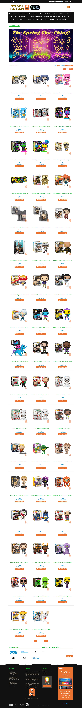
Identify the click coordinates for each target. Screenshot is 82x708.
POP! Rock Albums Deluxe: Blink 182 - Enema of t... (41, 126)
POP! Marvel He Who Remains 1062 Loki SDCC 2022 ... (62, 361)
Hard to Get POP (24, 16)
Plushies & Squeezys (20, 19)
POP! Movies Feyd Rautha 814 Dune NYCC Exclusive (62, 461)
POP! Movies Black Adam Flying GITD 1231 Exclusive (62, 260)
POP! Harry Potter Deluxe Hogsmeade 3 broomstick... (41, 227)
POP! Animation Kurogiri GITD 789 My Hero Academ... (41, 495)
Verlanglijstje (66, 1)
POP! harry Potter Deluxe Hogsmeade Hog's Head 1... (19, 227)
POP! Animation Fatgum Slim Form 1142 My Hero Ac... (62, 160)
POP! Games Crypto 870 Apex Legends (63, 428)
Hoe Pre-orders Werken (13, 674)
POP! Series (61, 13)
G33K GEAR (11, 19)
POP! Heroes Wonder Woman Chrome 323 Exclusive (41, 193)
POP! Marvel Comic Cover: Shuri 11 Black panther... (19, 260)
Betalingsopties (12, 682)
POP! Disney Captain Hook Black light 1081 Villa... (41, 160)
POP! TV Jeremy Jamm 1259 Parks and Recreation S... (41, 294)
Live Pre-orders (12, 676)
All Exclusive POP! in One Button (31, 13)
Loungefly (29, 19)
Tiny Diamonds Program (13, 677)
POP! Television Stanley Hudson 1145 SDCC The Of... (41, 562)
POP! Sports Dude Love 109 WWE (19, 596)
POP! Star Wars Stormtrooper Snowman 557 (41, 428)
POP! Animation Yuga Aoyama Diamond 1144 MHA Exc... (19, 294)
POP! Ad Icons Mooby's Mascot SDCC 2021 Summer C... (19, 629)
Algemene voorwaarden (13, 673)
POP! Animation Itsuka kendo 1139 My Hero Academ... (62, 193)
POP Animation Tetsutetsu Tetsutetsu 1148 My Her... (19, 327)
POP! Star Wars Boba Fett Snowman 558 (19, 428)
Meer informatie (19, 97)
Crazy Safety (52, 19)
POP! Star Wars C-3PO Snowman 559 (62, 394)
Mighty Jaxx (68, 13)
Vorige (65, 68)
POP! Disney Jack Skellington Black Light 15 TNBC (63, 596)
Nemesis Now (36, 19)
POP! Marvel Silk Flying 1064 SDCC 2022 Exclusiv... (63, 294)
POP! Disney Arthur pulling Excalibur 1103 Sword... (19, 461)
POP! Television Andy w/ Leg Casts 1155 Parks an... (19, 562)
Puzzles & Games (44, 19)
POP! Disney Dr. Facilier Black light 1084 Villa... (62, 126)
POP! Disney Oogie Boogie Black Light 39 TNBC (41, 596)
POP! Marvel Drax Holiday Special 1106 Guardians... (19, 394)
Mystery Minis (47, 16)
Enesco (55, 13)
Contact (10, 681)
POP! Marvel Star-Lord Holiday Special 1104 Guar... (41, 394)
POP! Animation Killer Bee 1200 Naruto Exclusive (41, 260)
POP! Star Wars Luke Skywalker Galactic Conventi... (19, 495)
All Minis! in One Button (14, 16)
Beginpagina (11, 671)
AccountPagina (12, 672)
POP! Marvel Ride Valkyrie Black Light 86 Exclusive (19, 361)
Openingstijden (12, 686)
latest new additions (13, 678)
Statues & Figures (66, 16)
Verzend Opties (12, 684)
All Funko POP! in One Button (45, 13)
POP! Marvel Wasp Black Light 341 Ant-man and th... (62, 327)
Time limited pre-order (17, 13)
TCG (59, 16)
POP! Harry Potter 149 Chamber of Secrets (62, 227)
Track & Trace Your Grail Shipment (15, 679)
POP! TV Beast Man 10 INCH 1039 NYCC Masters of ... (62, 495)
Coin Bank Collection (61, 19)
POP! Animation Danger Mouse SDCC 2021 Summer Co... (41, 630)
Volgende (70, 68)
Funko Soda (54, 16)
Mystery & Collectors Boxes (36, 16)
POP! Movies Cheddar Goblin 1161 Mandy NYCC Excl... (41, 461)
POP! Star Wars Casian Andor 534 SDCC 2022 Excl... (41, 361)
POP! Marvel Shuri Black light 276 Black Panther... (41, 327)
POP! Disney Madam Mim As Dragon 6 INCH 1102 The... (63, 562)
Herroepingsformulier (13, 683)
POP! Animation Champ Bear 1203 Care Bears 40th (19, 126)
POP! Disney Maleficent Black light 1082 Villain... (19, 160)
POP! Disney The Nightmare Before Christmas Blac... (19, 193)
